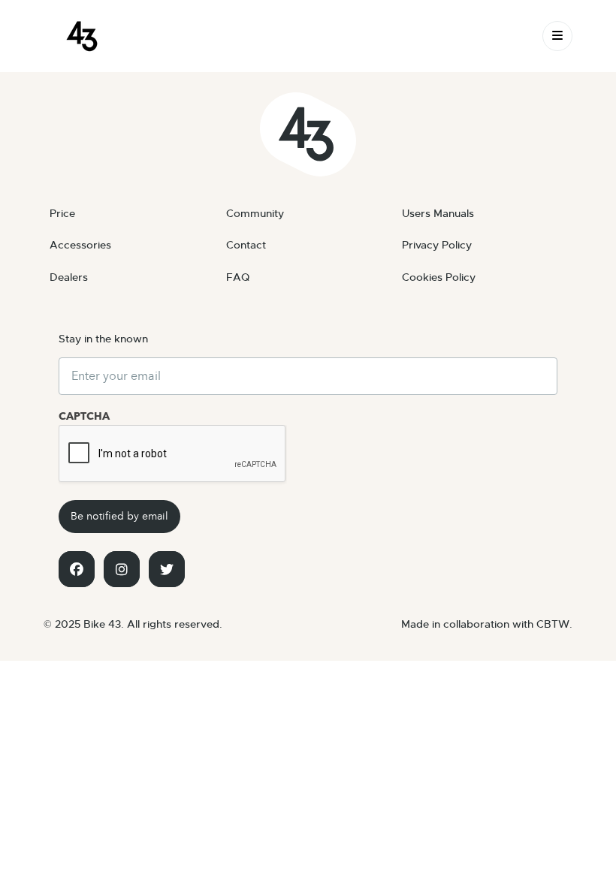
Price (62, 213)
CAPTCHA (84, 416)
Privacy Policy (437, 245)
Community (255, 213)
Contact (246, 245)
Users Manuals (438, 213)
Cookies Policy (439, 277)
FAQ (237, 277)
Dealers (69, 277)
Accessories (80, 245)
